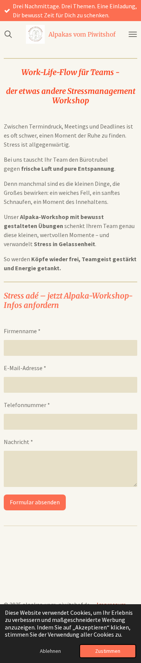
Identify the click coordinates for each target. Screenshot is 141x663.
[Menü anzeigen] (132, 34)
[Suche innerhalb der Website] (8, 34)
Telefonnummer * (27, 405)
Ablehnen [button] (50, 651)
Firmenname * (22, 331)
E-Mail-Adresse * (25, 368)
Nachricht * (18, 442)
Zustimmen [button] (107, 651)
